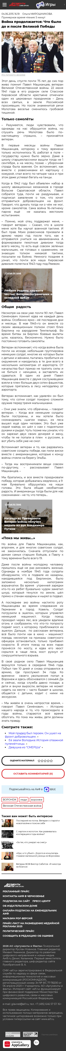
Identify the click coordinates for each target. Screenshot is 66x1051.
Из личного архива (13, 74)
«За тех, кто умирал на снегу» (31, 842)
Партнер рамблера (49, 1035)
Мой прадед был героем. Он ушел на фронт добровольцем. (33, 735)
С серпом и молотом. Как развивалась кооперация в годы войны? (36, 832)
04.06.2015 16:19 (11, 13)
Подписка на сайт (16, 901)
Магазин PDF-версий (17, 918)
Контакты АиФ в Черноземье (23, 896)
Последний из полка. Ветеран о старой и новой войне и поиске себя (38, 822)
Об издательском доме (20, 905)
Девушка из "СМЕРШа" (25, 747)
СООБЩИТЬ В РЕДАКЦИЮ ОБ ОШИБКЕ (28, 935)
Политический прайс (18, 931)
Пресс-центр (41, 901)
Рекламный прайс (16, 891)
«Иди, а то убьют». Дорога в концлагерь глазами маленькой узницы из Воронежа (38, 854)
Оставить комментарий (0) (33, 773)
